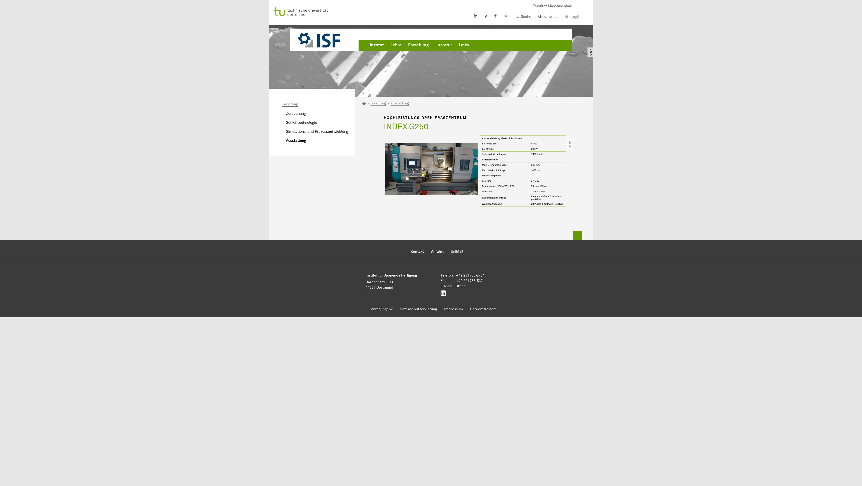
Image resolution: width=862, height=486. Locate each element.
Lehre (396, 45)
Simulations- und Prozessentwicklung (317, 131)
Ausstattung (296, 140)
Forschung (418, 45)
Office (460, 286)
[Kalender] (475, 16)
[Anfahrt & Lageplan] (485, 16)
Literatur (443, 45)
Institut (377, 45)
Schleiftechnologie (301, 122)
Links (464, 45)
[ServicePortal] (495, 16)
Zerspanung (296, 113)
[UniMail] (506, 16)
